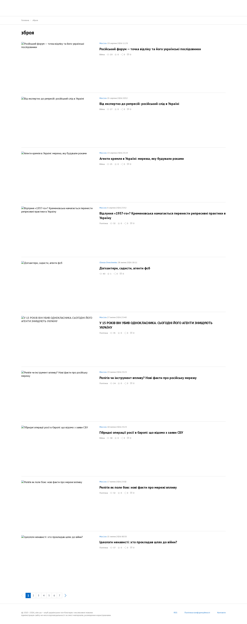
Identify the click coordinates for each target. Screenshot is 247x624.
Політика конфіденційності (197, 612)
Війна (102, 54)
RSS (175, 612)
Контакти (221, 612)
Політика (103, 223)
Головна (25, 20)
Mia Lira (103, 43)
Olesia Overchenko (108, 262)
